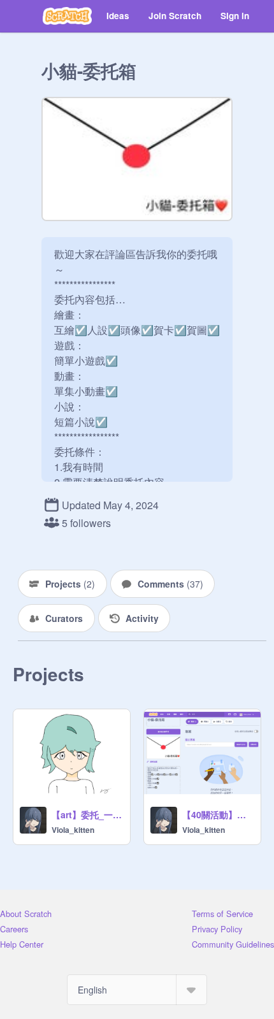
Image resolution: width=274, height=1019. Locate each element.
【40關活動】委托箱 (217, 814)
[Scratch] (67, 16)
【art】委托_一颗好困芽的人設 (87, 814)
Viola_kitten (73, 829)
